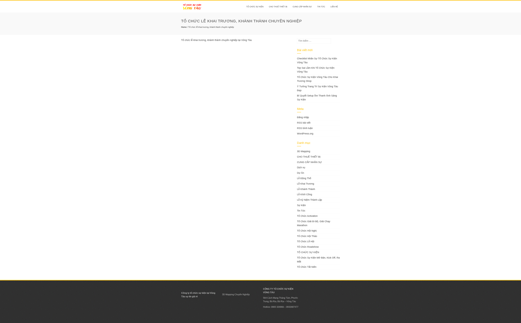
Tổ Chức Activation (307, 216)
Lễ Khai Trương (305, 183)
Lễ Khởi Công (304, 194)
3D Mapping (303, 151)
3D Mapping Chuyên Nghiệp (236, 294)
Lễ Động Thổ (304, 178)
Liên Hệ (334, 7)
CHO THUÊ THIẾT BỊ (278, 7)
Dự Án (300, 173)
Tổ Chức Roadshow (308, 247)
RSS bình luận (305, 128)
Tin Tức (301, 210)
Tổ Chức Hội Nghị (307, 230)
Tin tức (321, 7)
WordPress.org (305, 133)
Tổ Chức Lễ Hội (305, 241)
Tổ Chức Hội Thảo (307, 236)
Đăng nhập (303, 117)
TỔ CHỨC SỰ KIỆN (254, 7)
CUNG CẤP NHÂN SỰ (302, 7)
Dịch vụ (301, 167)
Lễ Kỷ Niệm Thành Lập (309, 199)
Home (184, 27)
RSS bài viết (303, 122)
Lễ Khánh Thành (306, 189)
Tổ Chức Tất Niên (306, 267)
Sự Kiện (301, 205)
